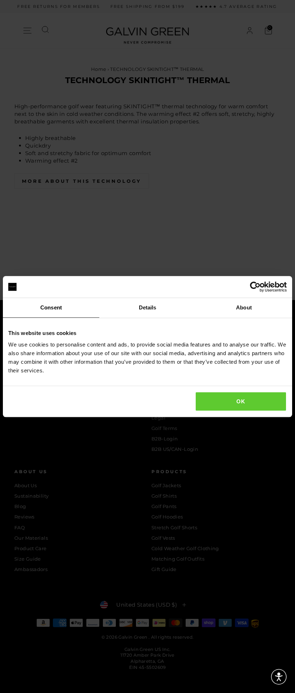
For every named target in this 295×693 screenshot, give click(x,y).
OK (240, 401)
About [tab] (244, 307)
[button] (279, 677)
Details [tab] (147, 307)
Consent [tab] (51, 307)
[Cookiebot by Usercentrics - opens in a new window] (255, 286)
